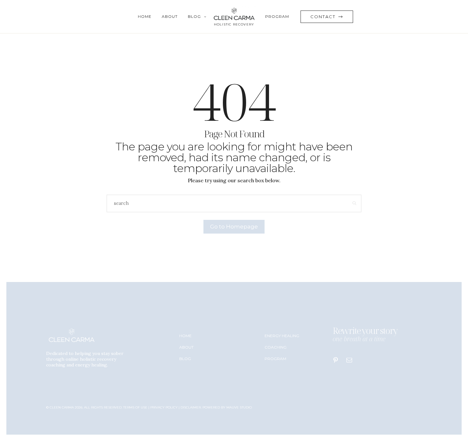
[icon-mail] (350, 360)
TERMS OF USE (135, 407)
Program (277, 16)
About (170, 16)
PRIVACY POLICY (164, 407)
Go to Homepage (234, 226)
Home (145, 16)
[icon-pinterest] (337, 360)
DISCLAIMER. (191, 407)
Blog (194, 16)
